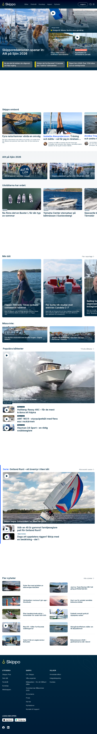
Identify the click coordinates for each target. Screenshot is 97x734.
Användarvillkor (55, 674)
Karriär (28, 702)
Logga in (83, 4)
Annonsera (30, 694)
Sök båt (5, 678)
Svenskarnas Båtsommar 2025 (35, 689)
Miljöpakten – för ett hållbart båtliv (36, 683)
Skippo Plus (6, 674)
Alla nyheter (88, 578)
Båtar (26, 4)
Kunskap (42, 4)
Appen (49, 4)
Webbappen (6, 689)
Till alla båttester (86, 349)
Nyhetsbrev (30, 705)
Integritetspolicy (55, 678)
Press (28, 698)
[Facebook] (3, 727)
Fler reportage (87, 256)
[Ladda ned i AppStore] (7, 720)
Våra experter (31, 678)
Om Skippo (30, 674)
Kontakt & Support (32, 709)
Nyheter (57, 4)
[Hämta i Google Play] (20, 720)
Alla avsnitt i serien (85, 469)
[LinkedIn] (8, 727)
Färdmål (33, 4)
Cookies (52, 682)
